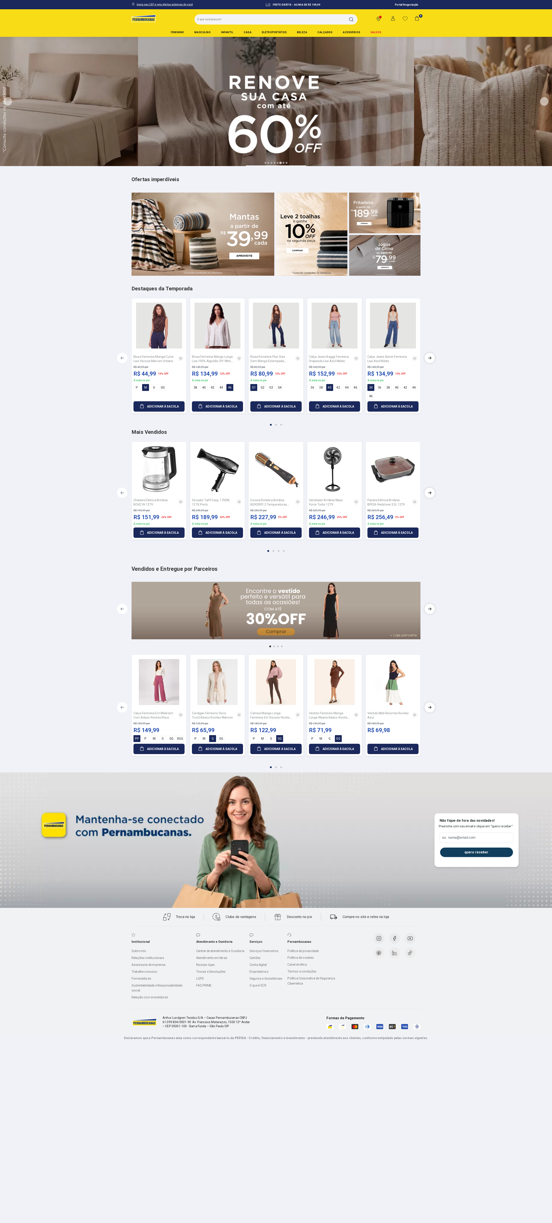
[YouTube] (410, 938)
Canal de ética (297, 964)
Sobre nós (139, 951)
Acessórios (351, 32)
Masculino (202, 32)
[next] (430, 358)
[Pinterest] (378, 953)
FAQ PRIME (204, 985)
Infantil (227, 32)
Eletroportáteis (274, 32)
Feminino (177, 32)
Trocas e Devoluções (211, 971)
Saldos (375, 32)
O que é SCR (257, 985)
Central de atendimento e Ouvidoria (220, 951)
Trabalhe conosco (144, 971)
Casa (247, 32)
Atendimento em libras (211, 958)
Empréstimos (258, 971)
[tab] (265, 163)
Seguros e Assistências (265, 978)
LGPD (200, 978)
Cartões (254, 958)
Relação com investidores (150, 997)
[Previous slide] (7, 101)
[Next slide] (544, 101)
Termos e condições (301, 971)
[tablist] (276, 422)
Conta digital (258, 964)
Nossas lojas (205, 964)
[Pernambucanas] (144, 18)
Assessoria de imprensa (149, 964)
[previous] (122, 358)
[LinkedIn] (394, 953)
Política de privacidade (303, 951)
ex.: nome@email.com (458, 837)
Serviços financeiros (263, 951)
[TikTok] (410, 953)
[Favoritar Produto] (181, 358)
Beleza (302, 32)
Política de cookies (300, 957)
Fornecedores (141, 978)
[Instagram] (378, 938)
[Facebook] (394, 938)
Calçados (324, 32)
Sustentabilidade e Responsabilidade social (157, 988)
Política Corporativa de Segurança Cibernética (311, 981)
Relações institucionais (148, 958)
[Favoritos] (405, 18)
